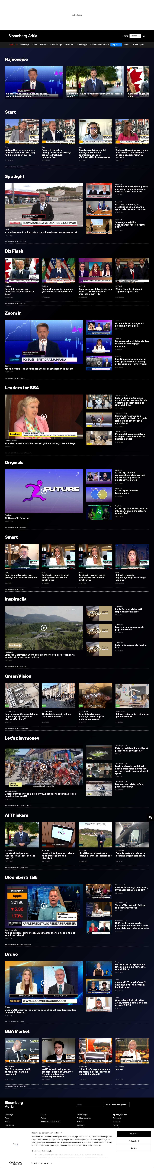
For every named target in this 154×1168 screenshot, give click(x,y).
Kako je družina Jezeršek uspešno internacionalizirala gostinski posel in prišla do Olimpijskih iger (131, 401)
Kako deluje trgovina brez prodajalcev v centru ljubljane (21, 576)
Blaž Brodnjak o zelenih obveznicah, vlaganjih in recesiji (17, 1071)
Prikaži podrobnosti (40, 1163)
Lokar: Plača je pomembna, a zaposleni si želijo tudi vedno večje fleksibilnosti (94, 1071)
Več (125, 45)
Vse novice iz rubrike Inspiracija (16, 666)
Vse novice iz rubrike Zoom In (15, 378)
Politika (44, 45)
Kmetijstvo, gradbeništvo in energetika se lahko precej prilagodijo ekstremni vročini (131, 361)
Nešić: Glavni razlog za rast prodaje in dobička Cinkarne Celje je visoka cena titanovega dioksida (57, 1073)
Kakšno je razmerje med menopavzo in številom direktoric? (55, 577)
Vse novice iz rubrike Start (14, 167)
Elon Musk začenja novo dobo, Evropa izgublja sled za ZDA (131, 888)
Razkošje (69, 45)
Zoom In (13, 313)
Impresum (80, 1125)
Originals (14, 462)
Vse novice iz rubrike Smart (14, 589)
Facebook (117, 1118)
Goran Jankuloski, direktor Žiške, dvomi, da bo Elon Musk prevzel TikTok (131, 1002)
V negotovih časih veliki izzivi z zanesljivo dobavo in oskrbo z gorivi (41, 232)
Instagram (117, 1122)
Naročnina (135, 36)
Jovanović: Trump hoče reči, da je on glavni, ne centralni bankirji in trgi (130, 984)
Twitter (116, 1125)
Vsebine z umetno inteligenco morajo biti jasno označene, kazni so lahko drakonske (131, 189)
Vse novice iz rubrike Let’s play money (18, 805)
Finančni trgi (56, 45)
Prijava (125, 36)
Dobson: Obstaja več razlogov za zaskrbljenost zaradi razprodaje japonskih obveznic (41, 1011)
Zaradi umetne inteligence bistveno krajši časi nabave (130, 854)
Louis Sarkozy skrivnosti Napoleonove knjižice (128, 610)
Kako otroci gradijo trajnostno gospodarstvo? (132, 715)
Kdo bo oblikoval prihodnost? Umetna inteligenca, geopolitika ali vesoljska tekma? (40, 934)
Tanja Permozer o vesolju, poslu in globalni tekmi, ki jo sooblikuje (40, 443)
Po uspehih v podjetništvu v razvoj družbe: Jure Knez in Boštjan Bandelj (130, 436)
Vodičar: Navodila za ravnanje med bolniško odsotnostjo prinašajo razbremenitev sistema (132, 154)
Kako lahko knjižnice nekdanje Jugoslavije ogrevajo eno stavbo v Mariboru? (21, 716)
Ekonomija (24, 45)
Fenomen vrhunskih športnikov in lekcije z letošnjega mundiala (132, 343)
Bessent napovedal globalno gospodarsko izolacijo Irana (57, 290)
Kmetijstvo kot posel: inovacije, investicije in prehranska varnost (91, 716)
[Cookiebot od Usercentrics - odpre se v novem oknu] (15, 1163)
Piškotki (80, 1122)
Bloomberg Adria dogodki (50, 1122)
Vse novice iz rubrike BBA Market (16, 1086)
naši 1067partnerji (44, 1137)
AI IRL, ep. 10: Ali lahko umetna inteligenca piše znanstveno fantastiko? (131, 511)
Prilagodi (132, 1141)
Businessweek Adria (99, 45)
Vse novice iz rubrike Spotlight (16, 241)
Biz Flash (14, 251)
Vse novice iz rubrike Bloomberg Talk (18, 944)
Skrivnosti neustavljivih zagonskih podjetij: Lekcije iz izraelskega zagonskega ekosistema (131, 419)
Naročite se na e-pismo (116, 1105)
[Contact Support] (150, 818)
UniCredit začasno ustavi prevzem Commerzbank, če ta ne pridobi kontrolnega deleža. (132, 925)
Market (119, 1069)
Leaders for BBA (22, 387)
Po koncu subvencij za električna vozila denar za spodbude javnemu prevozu (130, 207)
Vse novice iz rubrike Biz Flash (15, 303)
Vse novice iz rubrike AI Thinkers (16, 867)
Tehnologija (81, 45)
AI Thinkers (17, 815)
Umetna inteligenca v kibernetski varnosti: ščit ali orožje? (94, 95)
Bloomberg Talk (21, 877)
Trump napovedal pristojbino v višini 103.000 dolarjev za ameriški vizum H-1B (95, 291)
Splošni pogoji (82, 1115)
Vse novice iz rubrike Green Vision (17, 728)
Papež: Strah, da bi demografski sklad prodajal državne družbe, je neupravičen (57, 154)
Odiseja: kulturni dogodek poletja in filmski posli (129, 324)
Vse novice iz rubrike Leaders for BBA (18, 453)
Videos (43, 1115)
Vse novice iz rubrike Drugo (14, 1022)
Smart (11, 537)
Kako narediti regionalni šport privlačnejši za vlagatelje (131, 749)
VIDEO (12, 45)
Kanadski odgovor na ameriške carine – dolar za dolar (19, 291)
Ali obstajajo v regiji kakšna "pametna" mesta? (56, 715)
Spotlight (15, 176)
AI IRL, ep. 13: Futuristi (17, 518)
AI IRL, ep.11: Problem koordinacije (126, 492)
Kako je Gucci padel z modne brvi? (131, 646)
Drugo (11, 954)
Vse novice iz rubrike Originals (15, 527)
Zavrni (134, 1148)
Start (10, 112)
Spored (43, 1118)
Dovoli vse (134, 1134)
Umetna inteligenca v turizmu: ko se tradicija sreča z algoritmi (58, 855)
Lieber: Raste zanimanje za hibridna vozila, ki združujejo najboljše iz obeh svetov (20, 152)
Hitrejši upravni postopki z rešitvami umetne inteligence (95, 854)
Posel (34, 45)
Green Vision (18, 676)
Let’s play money (22, 738)
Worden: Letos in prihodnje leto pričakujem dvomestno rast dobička (130, 967)
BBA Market (17, 1031)
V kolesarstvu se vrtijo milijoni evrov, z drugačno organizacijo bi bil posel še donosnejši (41, 795)
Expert (115, 45)
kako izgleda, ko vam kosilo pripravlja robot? (129, 628)
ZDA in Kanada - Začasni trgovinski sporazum (129, 290)
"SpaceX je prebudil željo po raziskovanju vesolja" (130, 906)
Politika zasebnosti (84, 1118)
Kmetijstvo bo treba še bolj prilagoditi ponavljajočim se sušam (27, 95)
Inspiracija (16, 599)
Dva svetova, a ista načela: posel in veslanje (129, 785)
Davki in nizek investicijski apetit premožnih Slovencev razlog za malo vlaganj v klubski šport (132, 770)
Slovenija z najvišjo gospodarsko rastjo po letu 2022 (130, 224)
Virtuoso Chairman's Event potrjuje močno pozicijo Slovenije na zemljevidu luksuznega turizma (40, 656)
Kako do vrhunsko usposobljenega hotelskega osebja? (131, 577)
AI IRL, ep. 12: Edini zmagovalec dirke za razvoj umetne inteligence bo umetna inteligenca (130, 476)
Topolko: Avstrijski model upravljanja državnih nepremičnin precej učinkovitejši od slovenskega (94, 154)
